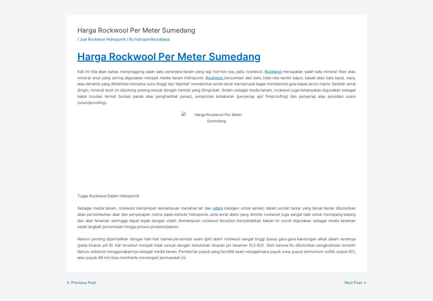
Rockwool (273, 71)
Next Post (355, 282)
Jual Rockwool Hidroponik (103, 39)
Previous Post (81, 282)
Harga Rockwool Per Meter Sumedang (169, 56)
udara (218, 208)
